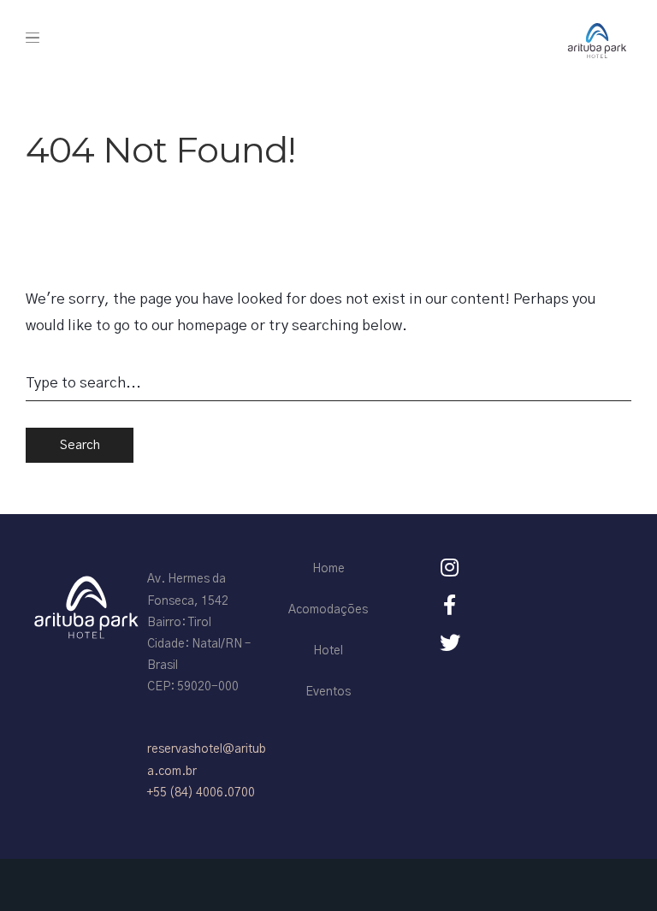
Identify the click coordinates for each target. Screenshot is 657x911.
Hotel (328, 651)
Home (328, 569)
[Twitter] (450, 642)
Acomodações (328, 610)
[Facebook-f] (450, 605)
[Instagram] (450, 567)
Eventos (328, 692)
